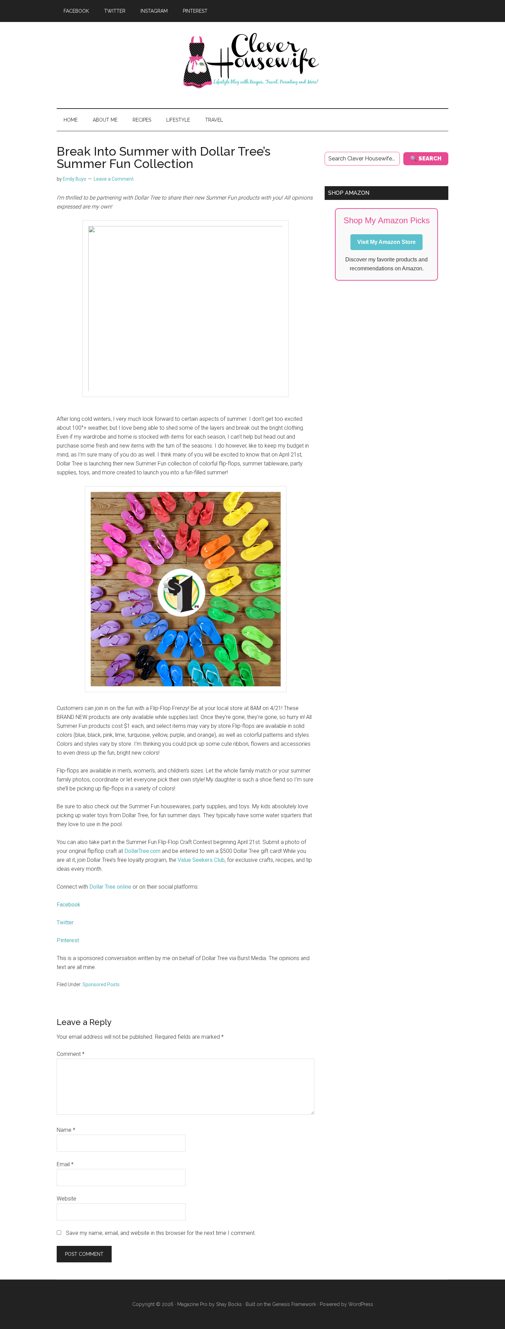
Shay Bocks (229, 1304)
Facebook (68, 904)
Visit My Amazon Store (386, 242)
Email (65, 1164)
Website (66, 1198)
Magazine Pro (192, 1304)
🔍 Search (425, 158)
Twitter (65, 922)
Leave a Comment (114, 179)
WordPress (360, 1304)
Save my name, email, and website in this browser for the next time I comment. (161, 1233)
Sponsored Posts (101, 984)
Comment (71, 1054)
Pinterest (68, 940)
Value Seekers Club (201, 860)
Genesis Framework (294, 1304)
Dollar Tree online (110, 886)
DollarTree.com (142, 851)
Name (66, 1130)
